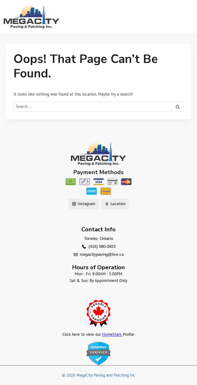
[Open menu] (187, 16)
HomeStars (112, 334)
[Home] (98, 153)
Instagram (86, 203)
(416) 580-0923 (102, 246)
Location (118, 203)
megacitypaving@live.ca (102, 254)
